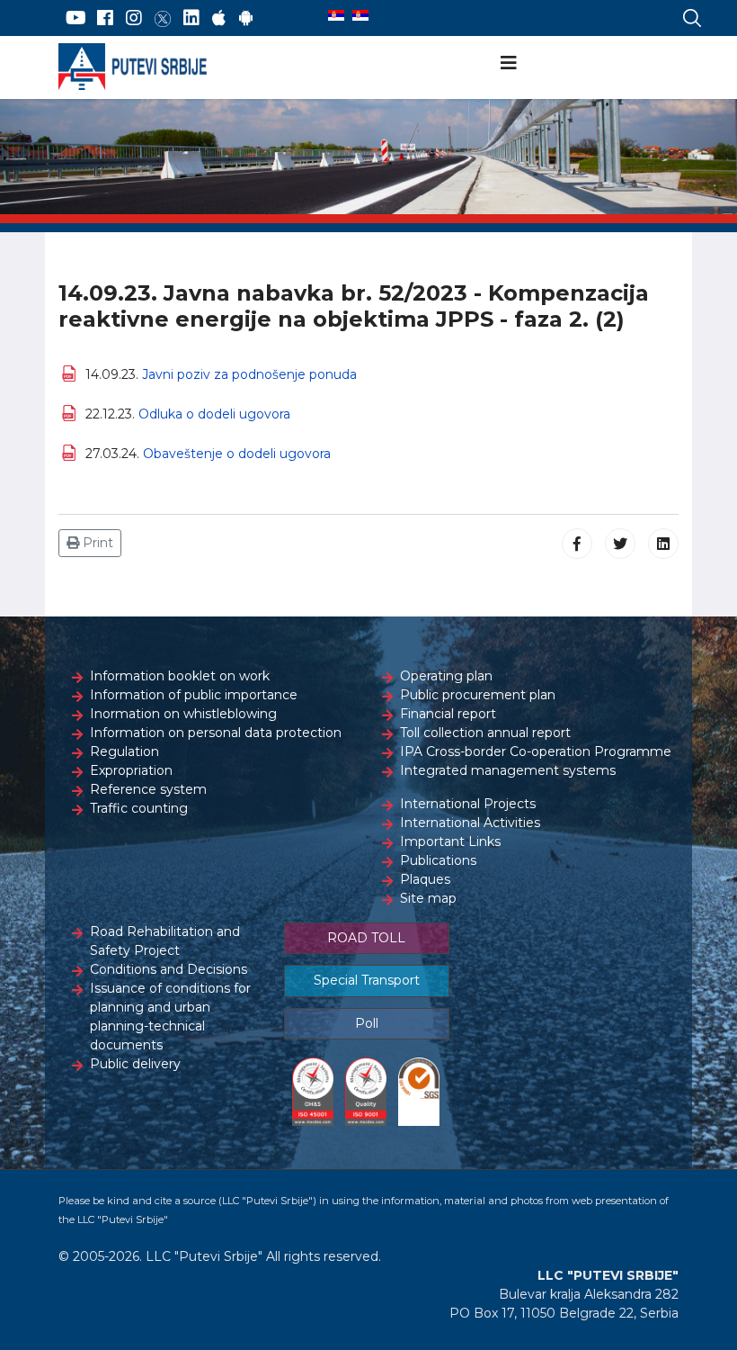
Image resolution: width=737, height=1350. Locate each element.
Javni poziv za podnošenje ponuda (249, 374)
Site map (428, 898)
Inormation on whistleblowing (183, 714)
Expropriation (131, 770)
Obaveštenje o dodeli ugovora (237, 454)
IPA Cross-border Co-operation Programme (535, 751)
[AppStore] (219, 18)
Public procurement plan (477, 695)
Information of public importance (193, 695)
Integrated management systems (508, 770)
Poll (366, 1023)
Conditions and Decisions (168, 969)
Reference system (148, 789)
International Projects (468, 804)
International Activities (470, 822)
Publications (438, 860)
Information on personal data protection (216, 732)
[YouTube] (76, 18)
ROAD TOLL (366, 938)
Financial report (448, 714)
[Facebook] (105, 18)
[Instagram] (134, 18)
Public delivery (135, 1064)
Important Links (450, 841)
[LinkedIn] (191, 18)
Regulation (124, 751)
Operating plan (446, 676)
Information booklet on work (180, 676)
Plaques (425, 879)
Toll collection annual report (485, 732)
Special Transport (367, 980)
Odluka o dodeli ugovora (214, 414)
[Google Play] (246, 18)
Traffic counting (139, 808)
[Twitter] (163, 18)
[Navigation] (509, 63)
